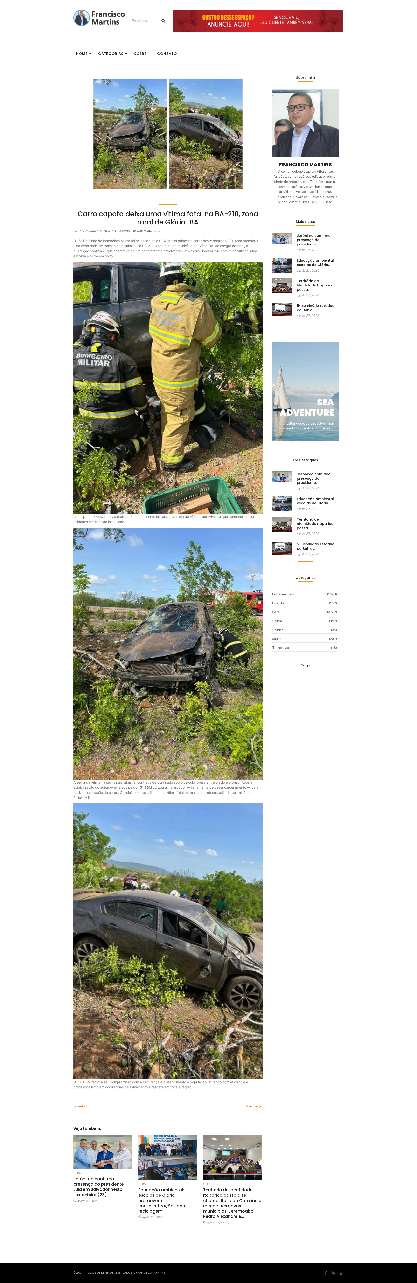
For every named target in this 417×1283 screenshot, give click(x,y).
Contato (167, 53)
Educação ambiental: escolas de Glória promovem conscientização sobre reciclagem (162, 1200)
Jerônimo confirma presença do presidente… (314, 240)
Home (82, 53)
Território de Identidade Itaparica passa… (315, 285)
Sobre (140, 53)
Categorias (111, 53)
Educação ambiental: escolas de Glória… (315, 262)
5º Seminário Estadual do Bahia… (316, 308)
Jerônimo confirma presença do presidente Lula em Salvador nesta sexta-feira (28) (98, 1186)
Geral (77, 1172)
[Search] (163, 21)
